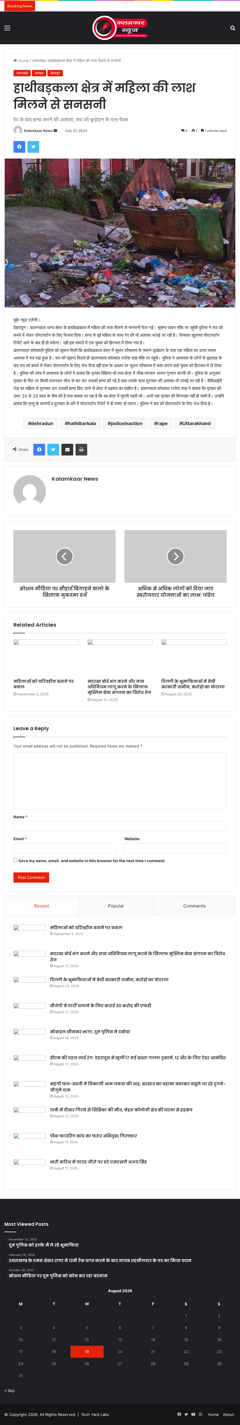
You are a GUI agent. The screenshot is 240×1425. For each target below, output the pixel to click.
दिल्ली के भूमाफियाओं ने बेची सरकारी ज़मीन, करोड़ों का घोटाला (193, 684)
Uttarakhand (196, 423)
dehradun (42, 423)
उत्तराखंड (38, 60)
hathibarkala (82, 423)
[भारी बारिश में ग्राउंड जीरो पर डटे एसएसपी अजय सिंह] (29, 1170)
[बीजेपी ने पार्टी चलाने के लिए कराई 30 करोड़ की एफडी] (29, 1014)
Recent (41, 906)
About (228, 1414)
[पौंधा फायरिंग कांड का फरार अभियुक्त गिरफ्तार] (29, 1144)
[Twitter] (33, 147)
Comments (194, 906)
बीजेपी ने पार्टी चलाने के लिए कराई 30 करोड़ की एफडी (100, 1006)
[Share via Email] (67, 449)
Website (132, 838)
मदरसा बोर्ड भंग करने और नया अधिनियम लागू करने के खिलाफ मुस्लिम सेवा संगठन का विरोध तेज (119, 686)
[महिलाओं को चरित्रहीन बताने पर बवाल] (46, 657)
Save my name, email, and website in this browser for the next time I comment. (92, 860)
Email (20, 838)
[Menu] (7, 30)
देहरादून (55, 73)
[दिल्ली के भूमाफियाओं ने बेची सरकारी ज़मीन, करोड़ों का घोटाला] (194, 657)
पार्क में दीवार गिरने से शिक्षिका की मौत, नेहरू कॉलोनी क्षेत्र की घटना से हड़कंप (121, 1110)
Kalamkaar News (38, 130)
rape (162, 423)
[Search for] (233, 30)
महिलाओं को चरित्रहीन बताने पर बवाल (43, 684)
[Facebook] (19, 147)
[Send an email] (55, 130)
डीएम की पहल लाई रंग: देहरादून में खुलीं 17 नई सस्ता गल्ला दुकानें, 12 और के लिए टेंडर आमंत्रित (138, 1058)
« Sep (9, 1390)
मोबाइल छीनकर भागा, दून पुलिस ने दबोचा (90, 1032)
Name (20, 816)
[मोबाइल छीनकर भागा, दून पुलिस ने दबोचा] (29, 1040)
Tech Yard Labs (95, 1414)
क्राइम (39, 73)
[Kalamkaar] (120, 28)
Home (23, 60)
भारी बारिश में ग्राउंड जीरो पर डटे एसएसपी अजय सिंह (99, 1162)
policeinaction (127, 423)
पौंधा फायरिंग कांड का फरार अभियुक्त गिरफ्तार (93, 1136)
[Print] (81, 449)
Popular (116, 906)
